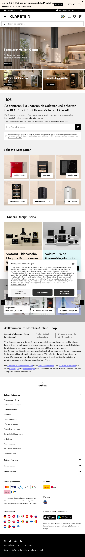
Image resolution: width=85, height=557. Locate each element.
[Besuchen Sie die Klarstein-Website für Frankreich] (18, 516)
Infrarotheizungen (11, 424)
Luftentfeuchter (10, 410)
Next (82, 302)
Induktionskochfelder (12, 449)
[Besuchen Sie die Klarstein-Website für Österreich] (9, 516)
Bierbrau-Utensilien (67, 365)
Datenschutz (9, 545)
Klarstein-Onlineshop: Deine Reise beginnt (16, 335)
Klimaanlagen (29, 368)
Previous (3, 302)
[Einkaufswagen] (79, 17)
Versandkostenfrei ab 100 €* (70, 10)
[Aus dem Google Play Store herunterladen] (64, 517)
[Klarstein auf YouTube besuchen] (15, 541)
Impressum (29, 545)
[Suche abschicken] (4, 23)
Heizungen (14, 368)
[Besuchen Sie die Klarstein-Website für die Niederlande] (5, 526)
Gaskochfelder (10, 453)
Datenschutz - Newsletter (15, 138)
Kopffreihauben (10, 419)
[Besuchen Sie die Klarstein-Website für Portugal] (9, 526)
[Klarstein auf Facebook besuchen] (10, 541)
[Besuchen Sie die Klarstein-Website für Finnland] (31, 521)
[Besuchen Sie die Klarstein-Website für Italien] (22, 516)
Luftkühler (8, 439)
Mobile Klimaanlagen (12, 405)
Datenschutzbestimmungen (51, 526)
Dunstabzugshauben (43, 201)
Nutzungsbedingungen (70, 526)
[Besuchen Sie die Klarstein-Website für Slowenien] (13, 526)
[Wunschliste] (74, 17)
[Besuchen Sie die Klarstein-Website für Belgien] (36, 521)
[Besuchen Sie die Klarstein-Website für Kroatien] (18, 521)
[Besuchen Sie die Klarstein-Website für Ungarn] (9, 521)
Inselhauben (9, 414)
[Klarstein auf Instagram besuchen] (5, 541)
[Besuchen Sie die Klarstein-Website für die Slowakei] (36, 516)
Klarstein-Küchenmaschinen (20, 365)
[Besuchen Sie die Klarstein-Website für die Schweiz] (13, 516)
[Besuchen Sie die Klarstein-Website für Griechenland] (18, 527)
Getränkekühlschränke (13, 434)
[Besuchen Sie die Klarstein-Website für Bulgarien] (27, 521)
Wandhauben (9, 444)
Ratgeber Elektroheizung (42, 310)
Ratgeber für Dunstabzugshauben (13, 309)
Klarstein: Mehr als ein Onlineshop (67, 335)
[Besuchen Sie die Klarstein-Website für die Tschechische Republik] (5, 521)
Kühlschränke (19, 175)
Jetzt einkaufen (58, 4)
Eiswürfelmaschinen (12, 429)
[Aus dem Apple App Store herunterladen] (49, 517)
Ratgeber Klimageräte (68, 310)
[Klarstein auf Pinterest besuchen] (20, 541)
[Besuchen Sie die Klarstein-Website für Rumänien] (22, 521)
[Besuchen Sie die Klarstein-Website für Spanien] (27, 516)
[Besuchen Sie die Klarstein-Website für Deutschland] (5, 516)
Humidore (47, 175)
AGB (19, 545)
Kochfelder (72, 175)
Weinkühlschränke (17, 201)
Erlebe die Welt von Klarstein (43, 335)
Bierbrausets (72, 201)
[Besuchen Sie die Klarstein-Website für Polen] (13, 521)
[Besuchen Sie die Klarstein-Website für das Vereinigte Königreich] (31, 516)
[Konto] (69, 17)
